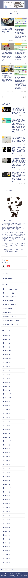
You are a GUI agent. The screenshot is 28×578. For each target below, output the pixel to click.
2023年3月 (7, 468)
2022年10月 (8, 488)
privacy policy (9, 278)
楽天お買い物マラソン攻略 (12, 320)
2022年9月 (7, 492)
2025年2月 (7, 386)
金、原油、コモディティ (11, 324)
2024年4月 (7, 417)
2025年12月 (8, 351)
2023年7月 (7, 452)
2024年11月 (8, 398)
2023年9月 (7, 445)
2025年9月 (7, 362)
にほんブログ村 (6, 262)
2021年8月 (7, 543)
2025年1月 (7, 390)
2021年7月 (7, 546)
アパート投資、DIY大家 (11, 289)
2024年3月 (7, 421)
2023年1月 (7, 476)
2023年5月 (7, 460)
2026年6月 (7, 335)
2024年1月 (7, 429)
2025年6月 (7, 370)
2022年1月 (7, 523)
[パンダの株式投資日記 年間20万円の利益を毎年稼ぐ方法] (14, 6)
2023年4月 (7, 464)
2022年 (8, 569)
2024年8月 (7, 405)
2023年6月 (7, 456)
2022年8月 (7, 496)
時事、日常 (8, 312)
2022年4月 (7, 511)
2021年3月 (7, 562)
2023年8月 (7, 448)
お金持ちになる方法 (10, 297)
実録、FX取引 (8, 308)
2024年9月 (7, 401)
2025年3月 (7, 382)
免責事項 (19, 573)
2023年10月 (8, 441)
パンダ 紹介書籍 (9, 300)
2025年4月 (7, 378)
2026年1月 (7, 347)
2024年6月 (7, 409)
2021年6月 (7, 550)
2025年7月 (7, 366)
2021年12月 (8, 527)
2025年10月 (8, 358)
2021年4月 (7, 558)
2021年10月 (8, 535)
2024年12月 (8, 394)
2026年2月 (7, 343)
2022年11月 (8, 484)
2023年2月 (7, 472)
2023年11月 (8, 437)
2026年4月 (7, 339)
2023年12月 (8, 433)
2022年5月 (7, 507)
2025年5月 (7, 374)
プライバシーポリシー (11, 573)
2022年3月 (7, 515)
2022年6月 (7, 503)
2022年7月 (7, 499)
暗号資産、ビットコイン (11, 316)
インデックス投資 (9, 293)
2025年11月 (8, 354)
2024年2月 (7, 425)
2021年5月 (7, 554)
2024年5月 (7, 413)
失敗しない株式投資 (10, 304)
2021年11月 (8, 531)
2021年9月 (7, 539)
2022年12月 (8, 480)
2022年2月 (7, 519)
